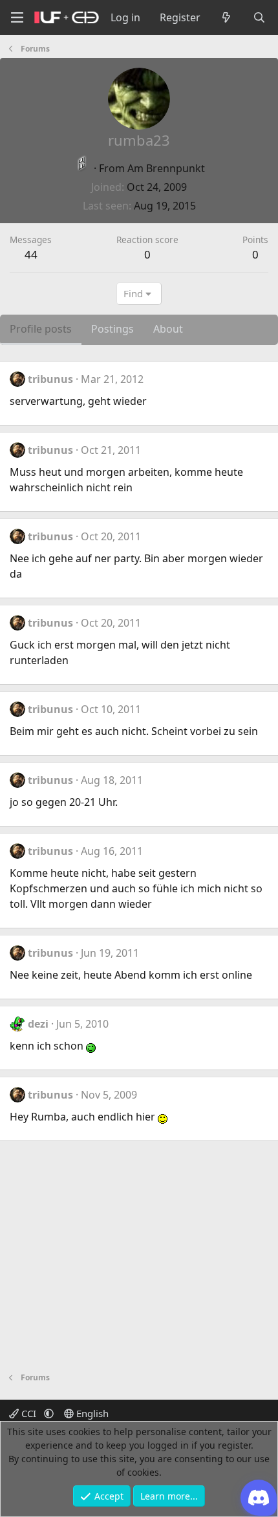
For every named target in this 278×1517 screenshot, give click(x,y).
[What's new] (226, 17)
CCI (29, 1413)
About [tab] (168, 329)
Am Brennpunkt (166, 168)
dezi (38, 1024)
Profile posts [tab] (41, 329)
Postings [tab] (112, 329)
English (91, 1413)
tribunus (50, 379)
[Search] (258, 17)
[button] (48, 1413)
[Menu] (17, 18)
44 (31, 254)
